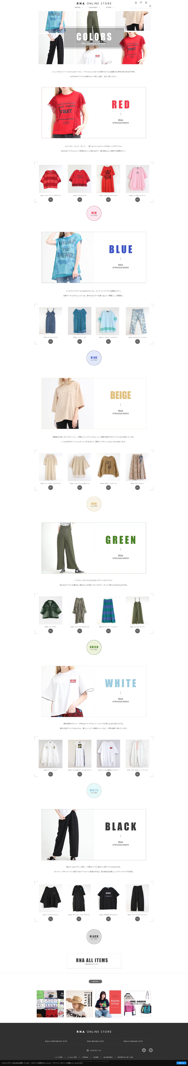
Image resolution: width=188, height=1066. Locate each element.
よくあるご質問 (72, 1057)
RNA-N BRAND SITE (133, 1041)
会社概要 (96, 1057)
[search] (151, 6)
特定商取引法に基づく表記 (125, 1057)
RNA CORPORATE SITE (56, 1041)
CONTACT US (95, 1050)
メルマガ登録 (58, 1057)
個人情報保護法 (108, 1057)
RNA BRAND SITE (95, 1041)
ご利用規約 (85, 1057)
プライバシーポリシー (59, 1063)
